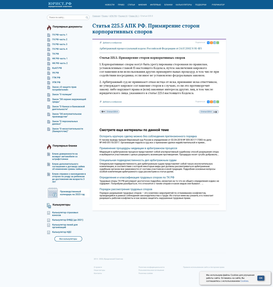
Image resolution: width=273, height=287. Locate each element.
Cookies (244, 281)
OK (261, 278)
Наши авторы (99, 270)
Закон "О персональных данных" (65, 122)
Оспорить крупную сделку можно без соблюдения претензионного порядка (148, 136)
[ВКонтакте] (208, 42)
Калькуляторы (184, 5)
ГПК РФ (56, 77)
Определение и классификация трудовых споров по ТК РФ (137, 177)
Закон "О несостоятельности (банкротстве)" (67, 130)
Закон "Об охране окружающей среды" (69, 100)
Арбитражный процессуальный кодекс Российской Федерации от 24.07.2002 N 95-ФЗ (151, 48)
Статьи (131, 5)
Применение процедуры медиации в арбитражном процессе (138, 148)
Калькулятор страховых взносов (65, 213)
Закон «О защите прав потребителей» (64, 88)
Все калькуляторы (68, 239)
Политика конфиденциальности (151, 267)
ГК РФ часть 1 (59, 34)
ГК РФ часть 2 (59, 39)
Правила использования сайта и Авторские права (203, 267)
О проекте (98, 267)
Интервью (155, 5)
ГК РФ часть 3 (59, 44)
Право (121, 5)
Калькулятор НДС (61, 232)
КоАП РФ (57, 68)
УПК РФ (56, 82)
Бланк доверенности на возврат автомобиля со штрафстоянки (65, 156)
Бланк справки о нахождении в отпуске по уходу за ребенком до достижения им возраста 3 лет (69, 178)
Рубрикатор (218, 5)
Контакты (98, 273)
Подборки (200, 5)
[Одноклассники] (211, 42)
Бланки (168, 5)
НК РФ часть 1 (60, 58)
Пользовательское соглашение (151, 270)
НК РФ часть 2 (60, 63)
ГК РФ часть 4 (59, 49)
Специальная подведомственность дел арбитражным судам (138, 160)
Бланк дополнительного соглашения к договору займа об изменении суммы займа (68, 166)
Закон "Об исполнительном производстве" (66, 115)
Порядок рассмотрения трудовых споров (126, 189)
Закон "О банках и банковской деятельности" (68, 107)
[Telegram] (214, 42)
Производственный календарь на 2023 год (72, 193)
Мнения (142, 5)
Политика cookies (145, 273)
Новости (109, 5)
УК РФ (55, 73)
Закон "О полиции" (62, 94)
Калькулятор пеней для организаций (65, 226)
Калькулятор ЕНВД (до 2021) (67, 220)
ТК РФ (55, 54)
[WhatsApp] (217, 42)
